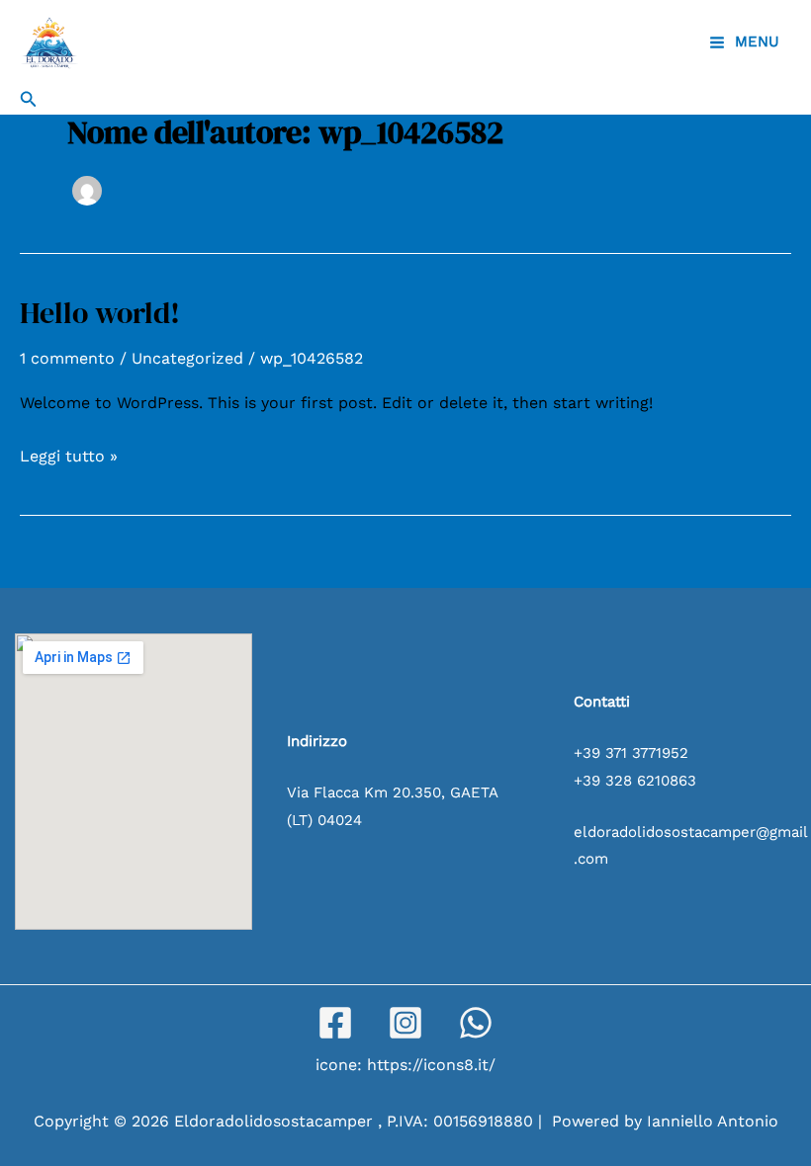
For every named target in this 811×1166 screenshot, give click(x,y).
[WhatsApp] (476, 1023)
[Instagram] (405, 1023)
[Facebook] (335, 1023)
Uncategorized (187, 358)
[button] (29, 99)
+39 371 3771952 (631, 753)
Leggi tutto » (69, 453)
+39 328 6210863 (635, 781)
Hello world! (100, 312)
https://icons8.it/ (431, 1064)
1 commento (67, 358)
